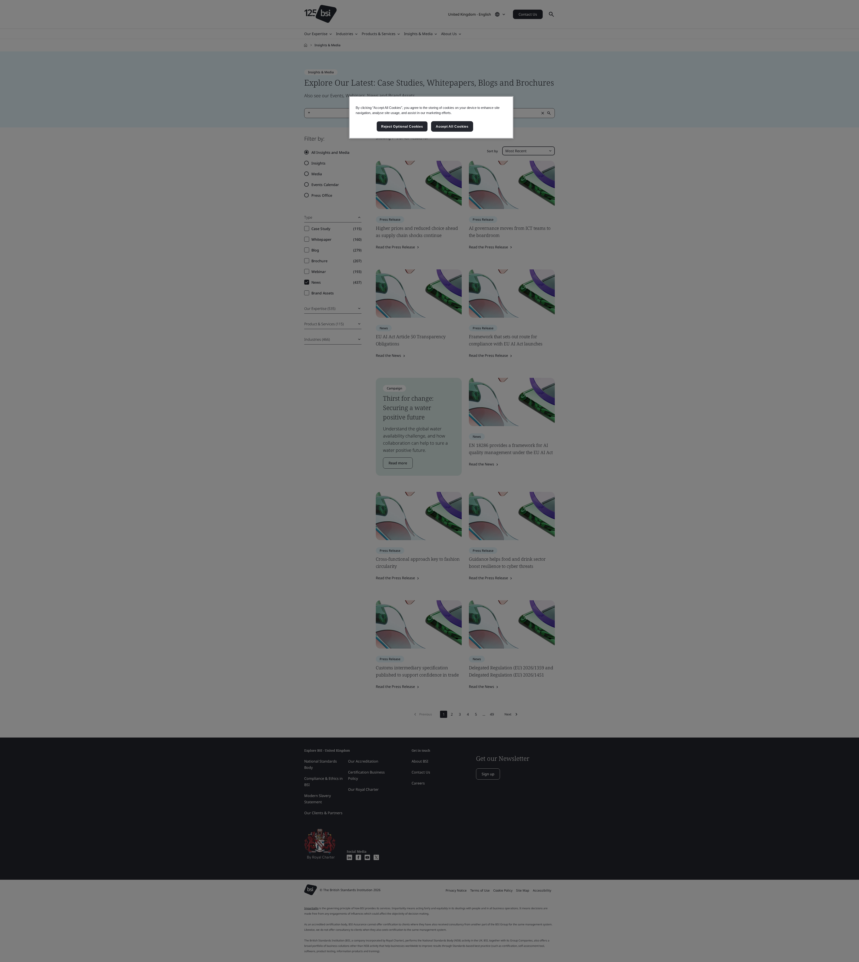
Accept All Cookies (452, 126)
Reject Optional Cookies (402, 126)
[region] (431, 117)
